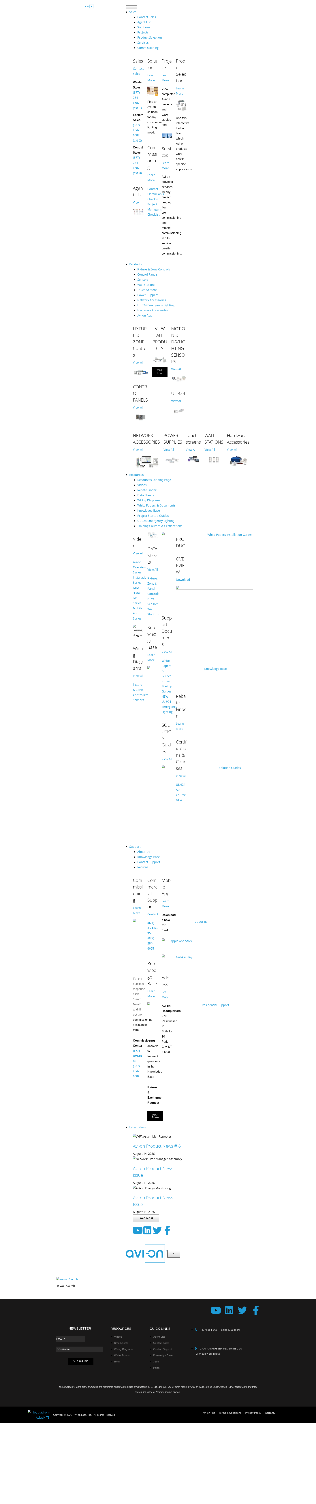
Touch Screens (147, 290)
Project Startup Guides (153, 516)
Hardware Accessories (152, 310)
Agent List (144, 22)
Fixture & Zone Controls (153, 269)
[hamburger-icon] (131, 7)
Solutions (143, 27)
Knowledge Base (148, 511)
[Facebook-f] (167, 1230)
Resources (136, 475)
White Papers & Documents (156, 505)
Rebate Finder (147, 490)
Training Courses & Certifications (160, 526)
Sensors (142, 280)
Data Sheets (145, 495)
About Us (143, 852)
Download (183, 580)
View (136, 202)
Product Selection (149, 37)
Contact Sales (146, 17)
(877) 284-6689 (136, 1071)
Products (135, 264)
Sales (132, 12)
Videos (142, 485)
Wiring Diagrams (148, 500)
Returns (142, 867)
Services (143, 43)
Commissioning (148, 48)
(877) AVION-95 (152, 928)
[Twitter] (157, 1230)
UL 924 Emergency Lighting (155, 305)
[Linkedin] (147, 1230)
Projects (143, 32)
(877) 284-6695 (150, 943)
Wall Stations (146, 285)
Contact (152, 914)
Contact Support (148, 862)
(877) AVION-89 (138, 1056)
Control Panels (147, 274)
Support (135, 847)
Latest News (137, 1127)
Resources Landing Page (154, 480)
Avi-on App (144, 315)
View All (138, 363)
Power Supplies (148, 295)
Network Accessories (151, 300)
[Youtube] (137, 1230)
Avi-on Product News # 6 (157, 1146)
